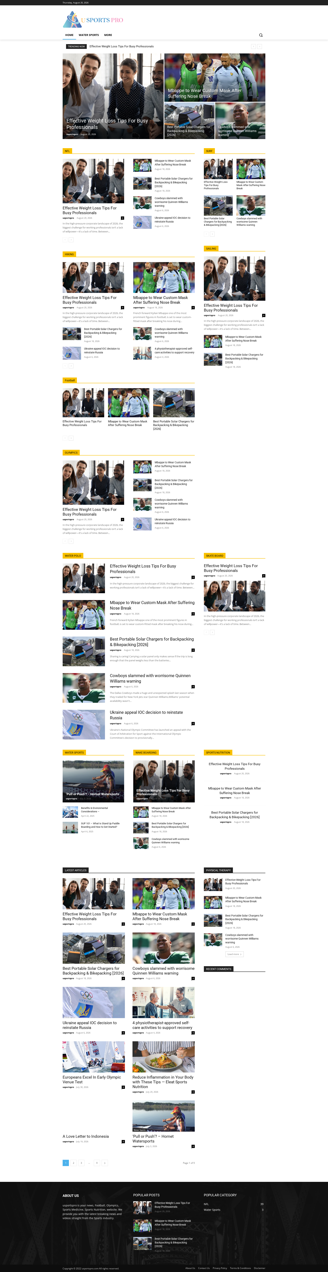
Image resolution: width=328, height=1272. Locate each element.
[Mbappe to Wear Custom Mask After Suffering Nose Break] (214, 77)
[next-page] (71, 239)
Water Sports (140, 1130)
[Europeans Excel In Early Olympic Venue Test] (94, 1056)
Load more (233, 954)
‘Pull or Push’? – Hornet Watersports (92, 794)
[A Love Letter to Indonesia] (94, 1116)
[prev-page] (65, 239)
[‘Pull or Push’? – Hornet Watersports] (93, 781)
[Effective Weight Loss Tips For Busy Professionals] (113, 96)
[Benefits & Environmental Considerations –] (70, 812)
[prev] (253, 46)
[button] (260, 35)
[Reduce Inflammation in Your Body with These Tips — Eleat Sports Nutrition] (163, 1056)
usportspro (68, 217)
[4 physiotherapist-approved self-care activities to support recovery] (142, 353)
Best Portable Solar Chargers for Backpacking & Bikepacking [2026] (174, 182)
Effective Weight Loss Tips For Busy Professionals (122, 46)
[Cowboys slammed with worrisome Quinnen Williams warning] (240, 121)
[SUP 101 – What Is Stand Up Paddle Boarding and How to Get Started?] (70, 827)
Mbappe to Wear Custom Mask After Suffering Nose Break (160, 300)
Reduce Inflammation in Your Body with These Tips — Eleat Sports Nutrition (162, 1082)
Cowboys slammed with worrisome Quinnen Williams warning (171, 202)
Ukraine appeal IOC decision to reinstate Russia (90, 1025)
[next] (259, 46)
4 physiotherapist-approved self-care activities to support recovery (162, 1025)
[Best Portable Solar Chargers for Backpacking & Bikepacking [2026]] (189, 121)
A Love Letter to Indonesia (86, 1136)
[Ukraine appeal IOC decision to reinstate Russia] (142, 222)
